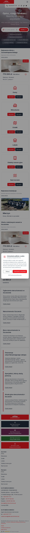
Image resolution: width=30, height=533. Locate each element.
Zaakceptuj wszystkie (20, 271)
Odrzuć (8, 271)
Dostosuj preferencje (16, 275)
